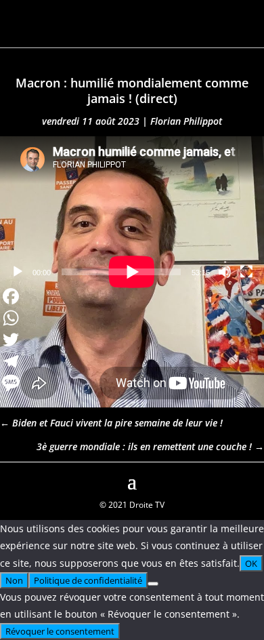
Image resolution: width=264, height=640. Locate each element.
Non (14, 580)
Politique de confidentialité (88, 580)
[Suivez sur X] (253, 480)
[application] (132, 210)
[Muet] (225, 272)
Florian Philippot (186, 121)
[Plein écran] (246, 272)
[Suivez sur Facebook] (11, 480)
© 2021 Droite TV (132, 505)
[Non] (153, 584)
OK (251, 563)
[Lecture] (17, 272)
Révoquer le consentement (59, 631)
